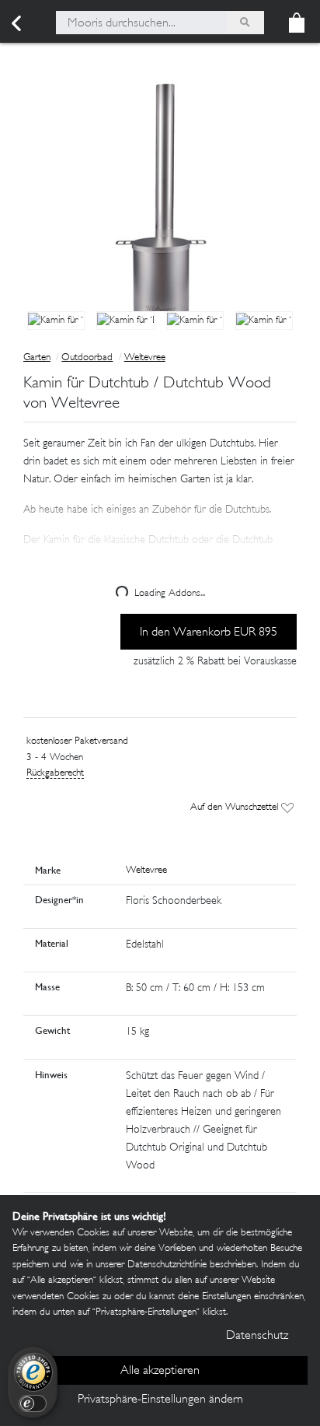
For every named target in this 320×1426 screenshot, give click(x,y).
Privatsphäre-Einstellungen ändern (160, 1400)
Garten (36, 358)
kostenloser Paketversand (77, 741)
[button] (160, 517)
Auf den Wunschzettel (235, 807)
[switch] (33, 1403)
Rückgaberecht (55, 773)
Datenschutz (257, 1336)
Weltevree (144, 358)
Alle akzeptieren (160, 1371)
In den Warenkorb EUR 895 (208, 633)
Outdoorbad (87, 358)
